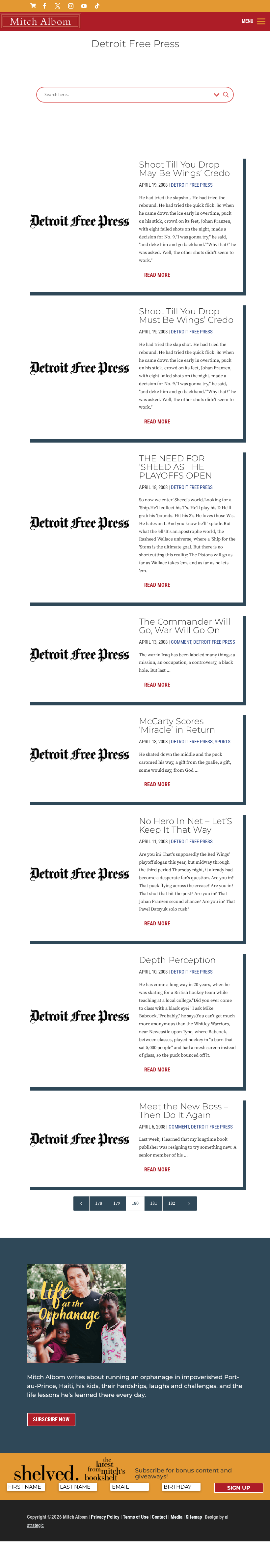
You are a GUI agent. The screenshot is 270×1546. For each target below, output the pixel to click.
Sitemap (194, 1517)
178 (98, 1203)
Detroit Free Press (192, 185)
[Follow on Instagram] (71, 6)
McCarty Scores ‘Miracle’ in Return (177, 725)
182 (171, 1203)
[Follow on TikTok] (97, 6)
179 (116, 1203)
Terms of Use (135, 1517)
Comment (181, 642)
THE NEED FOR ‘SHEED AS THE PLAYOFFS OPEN (175, 467)
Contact (159, 1517)
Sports (222, 742)
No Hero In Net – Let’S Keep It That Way (185, 825)
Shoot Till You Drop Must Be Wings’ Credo (186, 315)
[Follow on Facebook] (44, 6)
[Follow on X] (57, 6)
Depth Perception (177, 960)
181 (153, 1203)
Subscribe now (51, 1419)
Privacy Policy (105, 1517)
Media (176, 1517)
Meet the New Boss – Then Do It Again (183, 1110)
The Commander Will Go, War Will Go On (184, 625)
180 (135, 1203)
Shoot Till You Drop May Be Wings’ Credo (184, 168)
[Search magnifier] (225, 94)
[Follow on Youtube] (84, 6)
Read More (157, 275)
